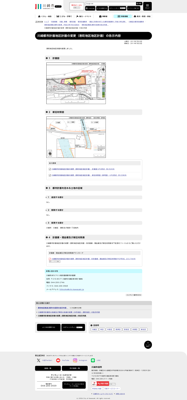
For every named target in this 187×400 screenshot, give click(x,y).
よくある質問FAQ (48, 327)
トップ (46, 21)
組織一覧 (48, 368)
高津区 (118, 329)
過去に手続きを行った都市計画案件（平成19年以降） (108, 21)
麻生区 (143, 329)
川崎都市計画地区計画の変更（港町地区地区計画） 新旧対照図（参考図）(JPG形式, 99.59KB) (89, 175)
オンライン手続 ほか (133, 8)
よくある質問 (102, 8)
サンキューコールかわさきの (74, 385)
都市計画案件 (82, 21)
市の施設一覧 (75, 368)
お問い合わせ (120, 394)
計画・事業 (63, 21)
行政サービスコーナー (112, 388)
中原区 (109, 329)
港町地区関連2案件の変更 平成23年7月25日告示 (61, 24)
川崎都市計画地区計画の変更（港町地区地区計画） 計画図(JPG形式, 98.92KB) (83, 169)
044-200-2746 (57, 282)
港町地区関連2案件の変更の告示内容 (95, 24)
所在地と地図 (96, 388)
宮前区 (126, 329)
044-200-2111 (102, 379)
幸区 (102, 329)
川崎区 (94, 329)
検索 (140, 3)
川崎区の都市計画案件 (136, 21)
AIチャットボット (117, 8)
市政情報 (54, 21)
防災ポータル (77, 6)
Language (91, 8)
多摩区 (135, 329)
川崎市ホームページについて (103, 394)
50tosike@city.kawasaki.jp (72, 289)
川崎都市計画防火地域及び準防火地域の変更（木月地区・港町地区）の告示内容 (69, 312)
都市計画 (73, 21)
